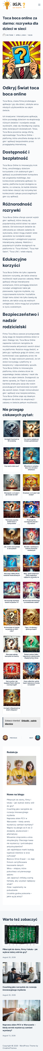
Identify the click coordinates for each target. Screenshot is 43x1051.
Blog (30, 35)
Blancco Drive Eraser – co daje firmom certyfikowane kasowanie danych (21, 862)
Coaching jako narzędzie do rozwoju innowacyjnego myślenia (19, 812)
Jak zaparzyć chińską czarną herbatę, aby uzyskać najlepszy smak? (21, 881)
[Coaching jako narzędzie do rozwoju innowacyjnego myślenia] (21, 972)
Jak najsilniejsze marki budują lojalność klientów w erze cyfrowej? (20, 852)
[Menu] (39, 5)
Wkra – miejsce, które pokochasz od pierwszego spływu (19, 871)
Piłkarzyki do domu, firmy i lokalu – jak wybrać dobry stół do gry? (20, 802)
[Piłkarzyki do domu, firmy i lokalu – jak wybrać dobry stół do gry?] (21, 934)
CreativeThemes (10, 1048)
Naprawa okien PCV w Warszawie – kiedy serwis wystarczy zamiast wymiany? (20, 821)
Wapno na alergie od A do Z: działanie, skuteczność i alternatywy (20, 831)
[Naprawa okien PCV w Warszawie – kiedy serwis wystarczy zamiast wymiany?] (21, 1010)
